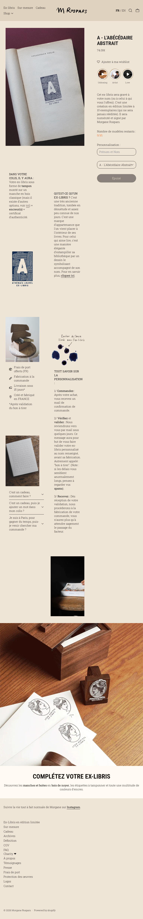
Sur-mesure (25, 7)
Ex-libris (9, 7)
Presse (8, 867)
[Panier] (137, 10)
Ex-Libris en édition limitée (22, 822)
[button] (130, 10)
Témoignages (12, 863)
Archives (9, 836)
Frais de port (12, 872)
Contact (9, 886)
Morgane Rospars (21, 910)
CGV (6, 845)
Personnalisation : (108, 145)
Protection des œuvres (18, 876)
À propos (9, 858)
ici (27, 205)
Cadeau (40, 7)
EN (123, 10)
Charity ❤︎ (10, 854)
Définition (10, 840)
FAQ (6, 850)
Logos (7, 881)
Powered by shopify (44, 910)
